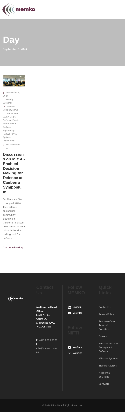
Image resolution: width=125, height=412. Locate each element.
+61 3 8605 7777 (48, 340)
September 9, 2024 (11, 94)
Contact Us (105, 307)
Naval (13, 134)
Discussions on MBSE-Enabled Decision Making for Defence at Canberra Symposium (14, 173)
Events (16, 120)
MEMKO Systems (108, 359)
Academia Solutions (104, 375)
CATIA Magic (9, 117)
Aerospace (12, 113)
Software (104, 384)
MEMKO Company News (10, 108)
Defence (7, 120)
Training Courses (108, 366)
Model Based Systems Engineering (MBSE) (9, 129)
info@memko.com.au (46, 350)
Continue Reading (13, 248)
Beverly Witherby (8, 101)
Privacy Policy (106, 314)
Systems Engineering (8, 139)
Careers (103, 336)
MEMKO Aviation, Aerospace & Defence (108, 348)
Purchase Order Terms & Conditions (107, 326)
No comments (13, 145)
